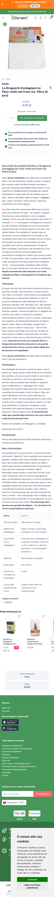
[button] (10, 721)
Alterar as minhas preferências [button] (32, 886)
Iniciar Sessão (42, 794)
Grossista (6, 711)
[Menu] (3, 17)
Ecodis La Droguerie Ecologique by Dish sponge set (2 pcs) (10, 643)
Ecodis (14, 222)
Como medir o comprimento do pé (16, 763)
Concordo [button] (32, 879)
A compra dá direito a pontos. (27, 124)
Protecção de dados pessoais (14, 769)
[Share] (50, 87)
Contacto (6, 754)
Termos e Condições (10, 758)
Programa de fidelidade (11, 751)
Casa (8, 79)
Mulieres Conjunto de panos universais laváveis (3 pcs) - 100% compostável (34, 645)
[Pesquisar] (35, 17)
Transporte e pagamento (12, 745)
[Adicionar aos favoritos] (19, 616)
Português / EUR (15, 802)
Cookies (5, 775)
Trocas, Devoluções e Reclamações (17, 749)
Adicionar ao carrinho (34, 118)
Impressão (6, 772)
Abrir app (34, 6)
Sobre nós (6, 708)
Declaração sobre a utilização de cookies (19, 766)
